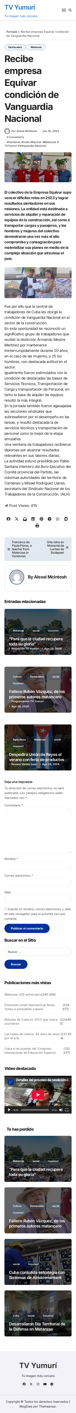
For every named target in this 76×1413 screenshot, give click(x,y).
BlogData (26, 1406)
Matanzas (36, 47)
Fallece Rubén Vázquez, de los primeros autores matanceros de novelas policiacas (37, 696)
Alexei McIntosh (50, 577)
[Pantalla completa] (67, 1110)
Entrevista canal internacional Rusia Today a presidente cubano (29, 1007)
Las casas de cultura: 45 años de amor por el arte (32, 1036)
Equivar (37, 142)
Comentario (13, 805)
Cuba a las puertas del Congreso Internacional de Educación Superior (30, 1050)
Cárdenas (14, 142)
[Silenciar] (61, 1110)
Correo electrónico (18, 875)
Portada (11, 31)
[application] (38, 1095)
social (36, 630)
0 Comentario (15, 137)
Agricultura (19, 739)
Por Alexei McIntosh (24, 131)
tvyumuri (53, 630)
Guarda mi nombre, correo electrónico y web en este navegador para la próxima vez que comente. (37, 913)
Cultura (17, 676)
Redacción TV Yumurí (25, 648)
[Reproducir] (9, 1110)
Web (7, 892)
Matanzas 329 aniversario (22, 994)
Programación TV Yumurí (27, 701)
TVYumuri (10, 145)
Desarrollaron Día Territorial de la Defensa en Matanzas (37, 1327)
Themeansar (47, 1406)
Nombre (11, 859)
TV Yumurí (19, 7)
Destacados (15, 47)
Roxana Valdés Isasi (24, 764)
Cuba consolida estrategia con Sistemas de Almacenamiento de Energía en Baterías (37, 1277)
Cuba (26, 142)
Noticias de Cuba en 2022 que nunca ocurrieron (31, 1021)
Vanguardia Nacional (33, 145)
